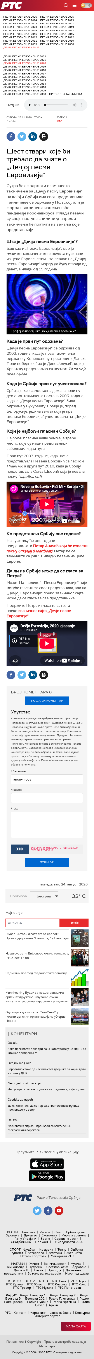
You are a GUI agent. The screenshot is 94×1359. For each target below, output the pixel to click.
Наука (38, 1270)
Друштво (30, 1235)
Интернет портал (47, 1316)
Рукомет (17, 1253)
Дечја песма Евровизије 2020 (24, 63)
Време (45, 1239)
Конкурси (82, 1313)
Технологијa (15, 1267)
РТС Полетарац (69, 1288)
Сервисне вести (66, 1239)
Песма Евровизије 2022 (20, 23)
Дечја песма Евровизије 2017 (24, 73)
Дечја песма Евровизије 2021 (24, 59)
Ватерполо (36, 1253)
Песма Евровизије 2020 (20, 27)
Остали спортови (33, 1256)
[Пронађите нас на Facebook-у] (48, 1210)
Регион (45, 1232)
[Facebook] (11, 136)
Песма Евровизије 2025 (57, 16)
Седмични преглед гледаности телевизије (36, 973)
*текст (15, 808)
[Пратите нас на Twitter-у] (37, 1210)
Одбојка (77, 1249)
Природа (54, 1270)
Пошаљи (47, 862)
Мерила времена (73, 1235)
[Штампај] (43, 136)
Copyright (34, 1342)
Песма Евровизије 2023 (57, 20)
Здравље (79, 1267)
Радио (11, 1295)
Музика (76, 1264)
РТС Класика (58, 1284)
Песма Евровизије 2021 (57, 23)
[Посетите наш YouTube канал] (59, 1210)
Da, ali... (13, 1043)
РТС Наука (79, 1281)
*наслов (16, 790)
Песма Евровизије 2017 (57, 30)
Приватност (15, 1342)
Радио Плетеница (62, 1298)
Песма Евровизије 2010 (57, 40)
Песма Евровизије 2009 (20, 44)
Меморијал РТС (62, 1256)
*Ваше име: (18, 771)
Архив (53, 1305)
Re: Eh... (13, 1120)
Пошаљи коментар (47, 701)
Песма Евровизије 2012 (57, 37)
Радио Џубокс (37, 1302)
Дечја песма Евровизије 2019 (24, 66)
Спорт (15, 1249)
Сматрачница (21, 1242)
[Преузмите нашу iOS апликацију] (47, 1163)
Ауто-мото (74, 1253)
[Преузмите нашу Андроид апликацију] (47, 1175)
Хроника (12, 1235)
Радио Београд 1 (33, 1295)
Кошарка (46, 1249)
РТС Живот (35, 1284)
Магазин (19, 1264)
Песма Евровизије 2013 (20, 37)
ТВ (8, 1281)
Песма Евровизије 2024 (20, 20)
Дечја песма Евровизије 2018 (24, 70)
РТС (8, 1313)
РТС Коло (79, 1284)
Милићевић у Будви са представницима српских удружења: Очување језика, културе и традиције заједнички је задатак (36, 997)
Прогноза (18, 896)
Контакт (20, 1313)
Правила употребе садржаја (65, 1342)
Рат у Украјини (25, 1239)
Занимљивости (55, 1264)
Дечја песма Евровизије (21, 47)
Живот (34, 1264)
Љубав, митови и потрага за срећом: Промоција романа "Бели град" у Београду (37, 936)
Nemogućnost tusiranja (24, 1083)
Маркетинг (38, 1313)
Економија (49, 1235)
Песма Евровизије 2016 (20, 33)
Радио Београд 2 (63, 1295)
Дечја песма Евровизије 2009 (24, 90)
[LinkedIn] (32, 136)
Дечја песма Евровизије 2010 (24, 87)
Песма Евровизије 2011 (20, 40)
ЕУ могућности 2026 (68, 1242)
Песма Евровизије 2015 (57, 33)
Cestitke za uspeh (20, 1099)
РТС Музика (44, 1288)
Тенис (61, 1249)
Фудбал (29, 1249)
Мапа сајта (76, 1326)
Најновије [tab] (14, 912)
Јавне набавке (60, 1313)
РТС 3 (43, 1281)
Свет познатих (57, 1267)
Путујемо (35, 1267)
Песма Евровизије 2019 (57, 27)
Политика (28, 1232)
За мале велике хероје (44, 1273)
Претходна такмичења (65, 94)
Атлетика (55, 1253)
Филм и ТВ (22, 1270)
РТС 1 (17, 1281)
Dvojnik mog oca (19, 1063)
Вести (12, 1232)
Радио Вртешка (64, 1302)
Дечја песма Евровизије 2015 (24, 80)
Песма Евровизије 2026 (20, 16)
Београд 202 (35, 1298)
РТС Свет (59, 1281)
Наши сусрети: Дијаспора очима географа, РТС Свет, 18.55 (37, 955)
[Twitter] (21, 136)
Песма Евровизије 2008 (57, 44)
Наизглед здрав (77, 1273)
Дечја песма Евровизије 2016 (24, 76)
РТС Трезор (22, 1288)
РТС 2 (30, 1281)
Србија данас (76, 1232)
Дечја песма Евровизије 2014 (24, 83)
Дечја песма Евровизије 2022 (24, 56)
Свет (58, 1232)
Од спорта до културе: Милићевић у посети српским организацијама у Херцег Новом (36, 1016)
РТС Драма (14, 1284)
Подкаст (41, 1242)
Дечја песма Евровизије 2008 (24, 94)
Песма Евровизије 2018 (20, 30)
